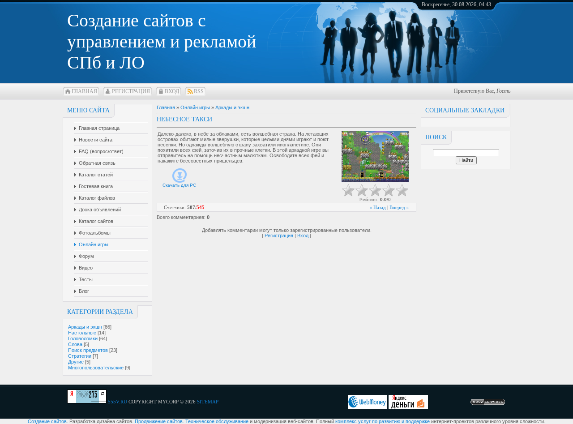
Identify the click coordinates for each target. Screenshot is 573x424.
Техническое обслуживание (216, 421)
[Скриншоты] (375, 156)
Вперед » (399, 207)
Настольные (82, 332)
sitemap (207, 401)
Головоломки (83, 338)
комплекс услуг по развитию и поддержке (382, 421)
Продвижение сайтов (159, 421)
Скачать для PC (179, 185)
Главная (84, 91)
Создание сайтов (47, 421)
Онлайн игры (195, 107)
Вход (172, 91)
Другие (76, 361)
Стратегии (79, 356)
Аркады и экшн (85, 327)
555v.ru (117, 401)
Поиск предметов (88, 350)
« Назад (377, 207)
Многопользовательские (96, 367)
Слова (75, 344)
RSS (199, 91)
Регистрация (131, 91)
